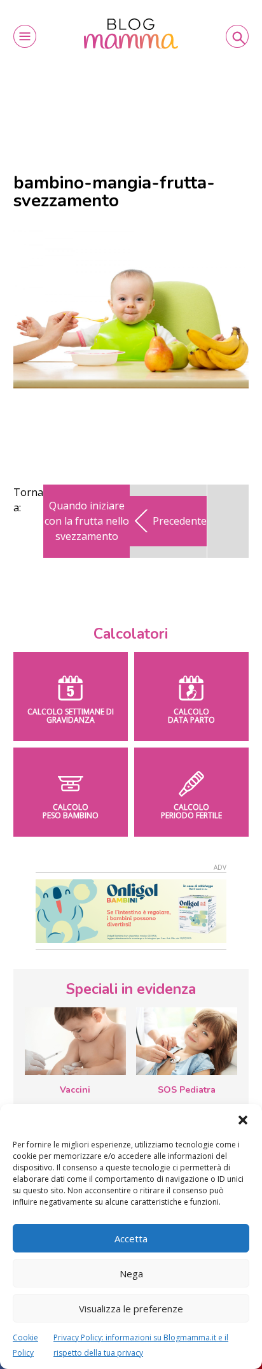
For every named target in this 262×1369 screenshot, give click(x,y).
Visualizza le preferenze (131, 1308)
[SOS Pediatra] (186, 1041)
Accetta (131, 1238)
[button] (243, 1120)
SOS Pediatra (187, 1090)
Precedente (180, 521)
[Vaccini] (75, 1041)
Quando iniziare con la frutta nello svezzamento (87, 521)
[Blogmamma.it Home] (131, 34)
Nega (131, 1273)
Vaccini (75, 1090)
